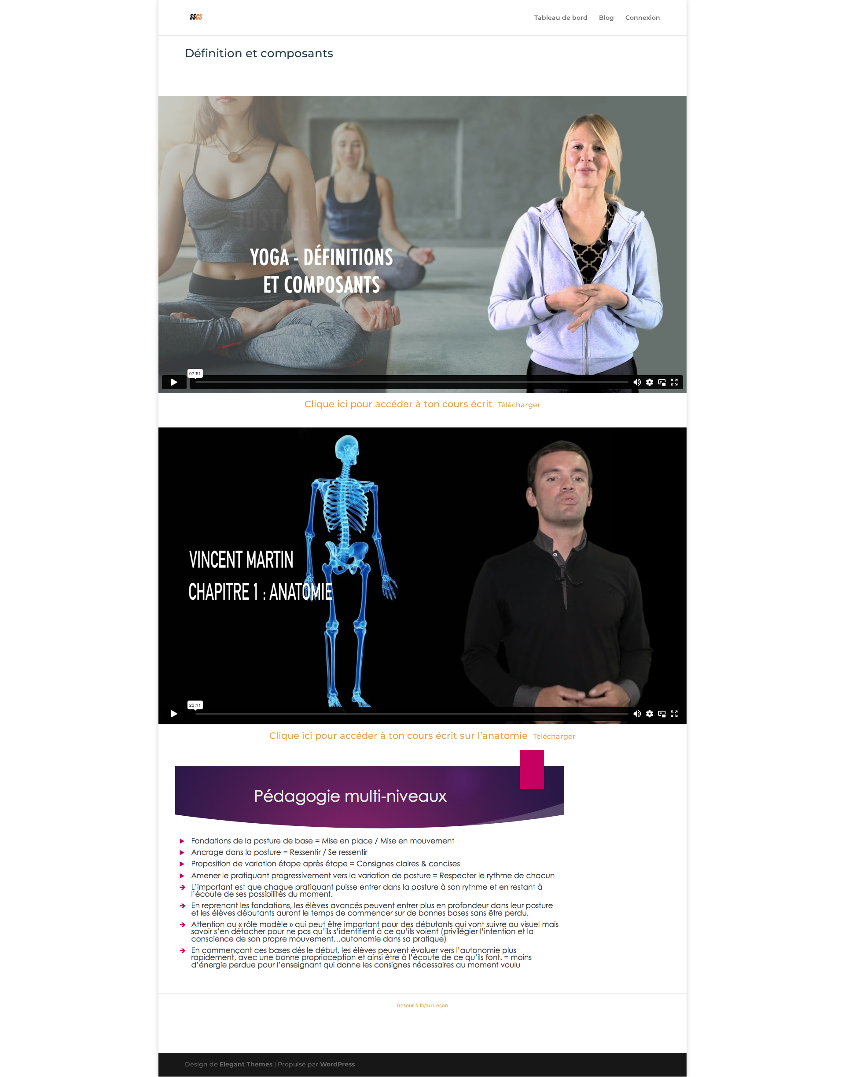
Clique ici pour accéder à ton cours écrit (398, 403)
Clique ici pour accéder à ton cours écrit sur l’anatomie (398, 735)
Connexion (642, 18)
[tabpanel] (422, 541)
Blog (606, 18)
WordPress (337, 1064)
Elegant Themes (246, 1064)
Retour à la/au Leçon (422, 1005)
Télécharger (519, 405)
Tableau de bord (561, 18)
